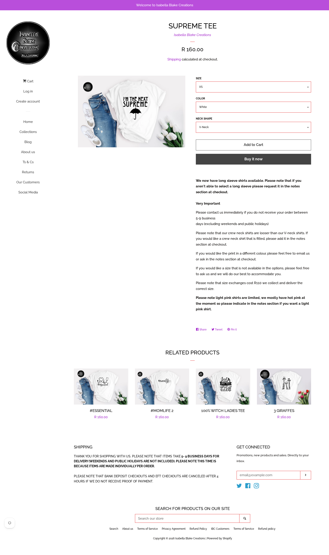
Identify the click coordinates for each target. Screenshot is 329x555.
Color (200, 98)
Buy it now (253, 159)
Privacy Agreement (174, 528)
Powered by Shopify (219, 538)
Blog (28, 142)
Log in (28, 91)
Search (113, 528)
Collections (28, 132)
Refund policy (267, 528)
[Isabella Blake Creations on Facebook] (248, 487)
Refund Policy (198, 528)
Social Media (28, 192)
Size (198, 78)
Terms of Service (147, 528)
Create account (28, 101)
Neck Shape (204, 118)
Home (28, 122)
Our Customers (28, 182)
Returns (28, 172)
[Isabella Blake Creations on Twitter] (239, 487)
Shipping (174, 59)
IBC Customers (220, 528)
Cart (29, 81)
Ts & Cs (28, 162)
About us (28, 152)
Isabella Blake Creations (192, 35)
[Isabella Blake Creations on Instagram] (256, 487)
